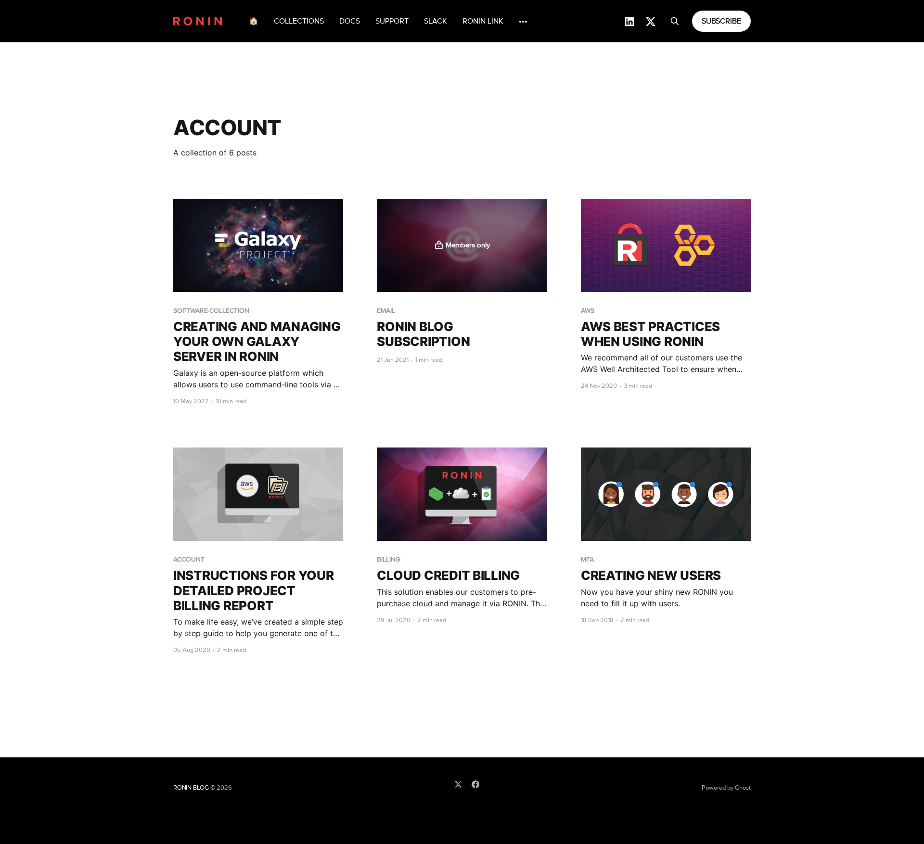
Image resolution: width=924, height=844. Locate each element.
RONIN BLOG (191, 788)
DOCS (349, 21)
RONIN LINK (482, 21)
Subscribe (721, 21)
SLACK (435, 21)
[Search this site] (674, 21)
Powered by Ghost (726, 788)
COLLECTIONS (299, 21)
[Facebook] (475, 784)
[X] (458, 784)
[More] (523, 21)
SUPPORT (392, 21)
